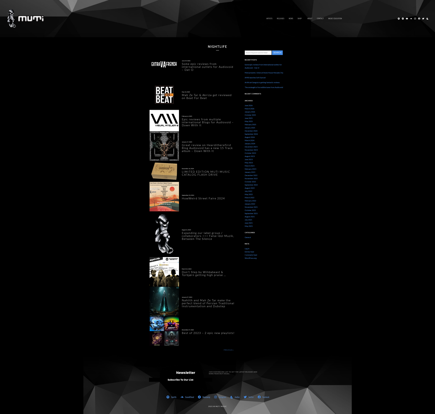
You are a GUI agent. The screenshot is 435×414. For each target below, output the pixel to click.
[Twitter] (423, 19)
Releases (280, 18)
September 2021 (251, 213)
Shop (300, 18)
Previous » (229, 350)
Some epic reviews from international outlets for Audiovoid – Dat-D (263, 66)
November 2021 (251, 207)
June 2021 (249, 223)
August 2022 (250, 188)
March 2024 (249, 140)
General (248, 237)
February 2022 (250, 201)
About (309, 18)
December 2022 (251, 175)
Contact (320, 18)
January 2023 (250, 172)
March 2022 (249, 197)
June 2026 (249, 105)
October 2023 (250, 153)
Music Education (335, 18)
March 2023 (249, 166)
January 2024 (250, 143)
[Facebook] (419, 19)
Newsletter (185, 372)
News (291, 18)
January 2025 (250, 128)
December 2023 (251, 147)
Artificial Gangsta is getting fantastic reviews (262, 82)
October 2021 (250, 210)
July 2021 (248, 220)
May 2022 (249, 194)
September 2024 (251, 134)
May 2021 (249, 226)
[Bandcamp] (403, 19)
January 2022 (250, 204)
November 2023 (251, 150)
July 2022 (248, 191)
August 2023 (250, 156)
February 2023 (250, 169)
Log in (247, 248)
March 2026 (249, 108)
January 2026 (250, 112)
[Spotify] (399, 19)
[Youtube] (407, 19)
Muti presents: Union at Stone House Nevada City (264, 73)
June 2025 (249, 118)
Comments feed (251, 255)
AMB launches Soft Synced (255, 77)
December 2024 (251, 131)
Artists (269, 18)
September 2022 (251, 185)
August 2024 (250, 137)
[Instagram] (415, 19)
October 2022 (250, 182)
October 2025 (250, 115)
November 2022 (251, 178)
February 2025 (250, 124)
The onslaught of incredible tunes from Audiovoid (264, 87)
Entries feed (249, 252)
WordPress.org (251, 258)
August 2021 (250, 216)
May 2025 (249, 121)
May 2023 (249, 162)
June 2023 (249, 159)
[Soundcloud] (411, 19)
